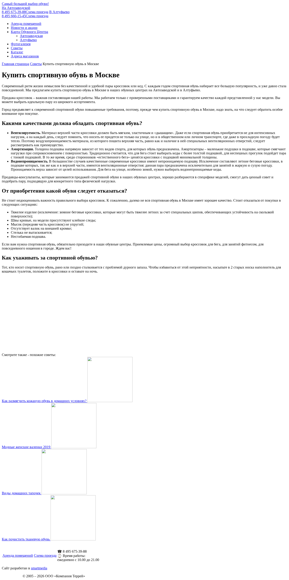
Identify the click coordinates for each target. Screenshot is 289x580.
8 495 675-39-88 (25, 10)
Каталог (17, 52)
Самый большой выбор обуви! (25, 4)
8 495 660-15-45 (36, 14)
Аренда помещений (26, 24)
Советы (17, 48)
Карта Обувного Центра (29, 32)
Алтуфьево (28, 40)
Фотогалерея (20, 44)
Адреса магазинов (25, 56)
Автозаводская (31, 36)
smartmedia (39, 568)
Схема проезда (45, 555)
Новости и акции (24, 28)
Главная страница (15, 64)
